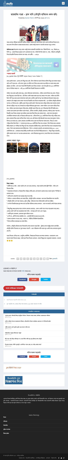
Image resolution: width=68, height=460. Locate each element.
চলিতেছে (5, 421)
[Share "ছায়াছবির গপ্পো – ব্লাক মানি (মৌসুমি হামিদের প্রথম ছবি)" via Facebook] (17, 258)
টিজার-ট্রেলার (6, 433)
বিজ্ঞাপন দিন (53, 458)
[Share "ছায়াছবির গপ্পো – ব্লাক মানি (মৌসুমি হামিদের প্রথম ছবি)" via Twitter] (21, 258)
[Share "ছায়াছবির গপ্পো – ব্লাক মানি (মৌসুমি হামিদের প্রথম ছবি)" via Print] (47, 258)
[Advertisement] (34, 166)
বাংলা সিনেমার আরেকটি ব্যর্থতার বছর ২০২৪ (16, 300)
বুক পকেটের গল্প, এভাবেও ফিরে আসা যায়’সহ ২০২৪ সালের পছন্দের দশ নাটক (24, 304)
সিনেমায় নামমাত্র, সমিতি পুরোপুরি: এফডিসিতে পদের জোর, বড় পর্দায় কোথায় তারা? (23, 344)
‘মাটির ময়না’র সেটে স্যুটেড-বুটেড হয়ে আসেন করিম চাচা (17, 327)
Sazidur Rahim (29, 18)
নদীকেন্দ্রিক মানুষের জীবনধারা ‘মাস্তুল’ (13, 333)
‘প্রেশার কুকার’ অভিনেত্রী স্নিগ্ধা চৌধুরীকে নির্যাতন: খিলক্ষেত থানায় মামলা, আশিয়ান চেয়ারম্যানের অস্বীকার (27, 315)
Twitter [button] (45, 279)
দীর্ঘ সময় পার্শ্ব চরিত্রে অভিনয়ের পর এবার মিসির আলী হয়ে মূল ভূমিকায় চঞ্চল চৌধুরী (23, 339)
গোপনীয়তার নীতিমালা (40, 458)
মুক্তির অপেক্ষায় (6, 429)
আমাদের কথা (22, 458)
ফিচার (4, 417)
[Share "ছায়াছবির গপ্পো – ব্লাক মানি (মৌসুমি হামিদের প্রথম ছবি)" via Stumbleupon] (41, 258)
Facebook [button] (22, 279)
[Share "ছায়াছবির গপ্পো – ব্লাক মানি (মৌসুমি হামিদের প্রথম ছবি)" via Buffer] (37, 258)
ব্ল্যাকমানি (55, 259)
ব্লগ (46, 18)
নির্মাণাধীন (5, 425)
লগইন (23, 271)
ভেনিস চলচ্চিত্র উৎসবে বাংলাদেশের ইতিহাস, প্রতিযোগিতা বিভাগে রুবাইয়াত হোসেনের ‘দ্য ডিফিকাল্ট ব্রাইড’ (28, 321)
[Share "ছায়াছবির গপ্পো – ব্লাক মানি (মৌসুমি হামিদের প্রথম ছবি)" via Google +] (24, 258)
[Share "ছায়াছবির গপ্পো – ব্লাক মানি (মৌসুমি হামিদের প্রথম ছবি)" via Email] (44, 258)
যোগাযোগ (48, 458)
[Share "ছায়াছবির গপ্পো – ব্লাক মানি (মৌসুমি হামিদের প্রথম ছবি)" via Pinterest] (31, 258)
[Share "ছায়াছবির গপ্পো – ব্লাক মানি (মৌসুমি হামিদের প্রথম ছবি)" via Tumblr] (27, 258)
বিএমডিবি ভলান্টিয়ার (30, 458)
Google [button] (34, 279)
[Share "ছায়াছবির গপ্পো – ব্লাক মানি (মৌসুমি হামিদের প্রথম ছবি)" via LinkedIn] (34, 258)
